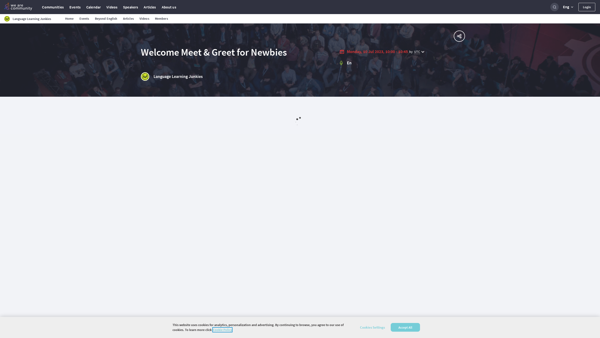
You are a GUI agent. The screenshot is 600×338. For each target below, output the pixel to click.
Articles (150, 7)
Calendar (93, 7)
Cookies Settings (372, 327)
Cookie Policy (222, 330)
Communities (53, 7)
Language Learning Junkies (178, 76)
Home (69, 18)
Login (587, 7)
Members (161, 18)
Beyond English (106, 18)
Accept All (405, 327)
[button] (568, 7)
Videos (111, 7)
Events (75, 7)
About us (169, 7)
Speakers (130, 7)
